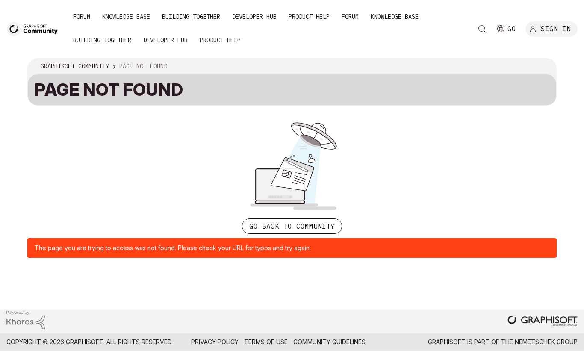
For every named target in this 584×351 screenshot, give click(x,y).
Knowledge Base (126, 17)
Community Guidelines (329, 341)
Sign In (556, 28)
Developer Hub (254, 17)
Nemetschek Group (546, 341)
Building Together (191, 17)
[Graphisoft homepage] (542, 321)
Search (482, 29)
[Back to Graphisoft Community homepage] (35, 28)
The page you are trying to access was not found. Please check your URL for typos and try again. (173, 247)
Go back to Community (292, 226)
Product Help (309, 17)
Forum (81, 17)
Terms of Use (266, 341)
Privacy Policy (215, 341)
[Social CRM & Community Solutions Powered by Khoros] (25, 319)
